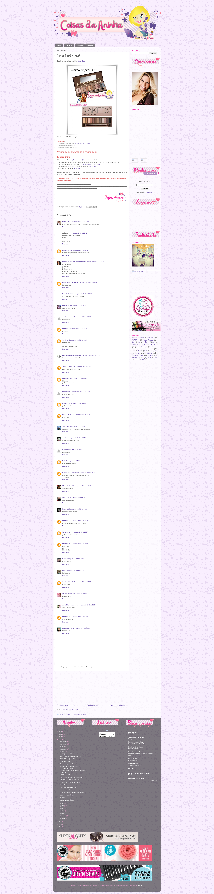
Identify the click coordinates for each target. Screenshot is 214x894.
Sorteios (80, 45)
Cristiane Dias (66, 582)
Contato (90, 45)
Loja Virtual (138, 349)
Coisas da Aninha (85, 164)
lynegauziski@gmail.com (70, 282)
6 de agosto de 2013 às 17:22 (76, 449)
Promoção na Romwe (66, 754)
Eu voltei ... (131, 775)
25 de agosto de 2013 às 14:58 (74, 570)
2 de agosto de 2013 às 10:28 (83, 294)
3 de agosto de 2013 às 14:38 (81, 391)
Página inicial (92, 705)
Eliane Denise (66, 414)
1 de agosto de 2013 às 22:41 (80, 221)
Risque (148, 353)
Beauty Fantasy (148, 340)
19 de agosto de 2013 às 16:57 (78, 532)
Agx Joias (150, 337)
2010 (60, 826)
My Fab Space (132, 758)
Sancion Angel (137, 355)
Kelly (64, 461)
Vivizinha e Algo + (133, 763)
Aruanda (65, 378)
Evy (63, 558)
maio (62, 808)
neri (63, 570)
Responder (65, 227)
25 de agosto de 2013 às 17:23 (81, 582)
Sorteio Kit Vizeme (65, 774)
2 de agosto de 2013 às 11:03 (82, 317)
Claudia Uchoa (67, 486)
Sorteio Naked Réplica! (67, 800)
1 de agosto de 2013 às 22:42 (78, 233)
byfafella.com (132, 732)
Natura (151, 351)
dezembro (63, 741)
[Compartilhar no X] (92, 207)
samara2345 (66, 628)
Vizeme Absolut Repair (67, 795)
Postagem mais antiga (118, 705)
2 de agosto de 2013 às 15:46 (91, 355)
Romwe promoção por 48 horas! (70, 782)
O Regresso (131, 738)
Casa (153, 342)
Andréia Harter (67, 593)
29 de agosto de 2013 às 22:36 (86, 605)
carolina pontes (67, 317)
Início (59, 45)
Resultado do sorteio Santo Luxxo (70, 779)
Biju (139, 342)
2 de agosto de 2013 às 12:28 (78, 340)
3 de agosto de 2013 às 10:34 (77, 378)
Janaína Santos (67, 366)
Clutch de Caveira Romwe (68, 787)
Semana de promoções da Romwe (70, 764)
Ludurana (149, 349)
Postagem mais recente (66, 705)
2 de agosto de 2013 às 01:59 (96, 261)
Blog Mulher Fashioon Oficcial (71, 355)
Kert (137, 347)
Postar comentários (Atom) (70, 709)
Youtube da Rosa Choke (82, 144)
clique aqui (92, 166)
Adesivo (142, 337)
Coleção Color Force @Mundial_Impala (72, 792)
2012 (60, 821)
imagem (70, 166)
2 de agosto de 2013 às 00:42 (79, 250)
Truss (155, 357)
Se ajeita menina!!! (134, 752)
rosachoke (65, 250)
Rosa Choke (81, 61)
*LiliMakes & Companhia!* (136, 737)
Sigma (150, 355)
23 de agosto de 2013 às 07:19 (74, 558)
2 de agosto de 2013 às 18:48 (82, 366)
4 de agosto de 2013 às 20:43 (77, 438)
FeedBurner (148, 192)
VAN (63, 497)
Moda (145, 351)
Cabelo (145, 342)
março (62, 813)
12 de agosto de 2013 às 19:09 (75, 497)
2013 (60, 739)
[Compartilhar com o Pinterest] (96, 207)
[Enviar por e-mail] (87, 207)
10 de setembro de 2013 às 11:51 (81, 628)
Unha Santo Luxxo (65, 761)
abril (61, 811)
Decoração (135, 344)
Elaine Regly (66, 221)
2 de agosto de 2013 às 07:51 (88, 282)
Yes (142, 359)
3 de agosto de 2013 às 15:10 (77, 403)
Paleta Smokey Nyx (66, 785)
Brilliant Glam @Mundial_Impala (70, 759)
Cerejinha (65, 340)
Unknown (65, 328)
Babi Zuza (131, 768)
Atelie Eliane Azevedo (69, 605)
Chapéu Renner (132, 760)
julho (62, 803)
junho (62, 806)
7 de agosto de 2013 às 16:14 (75, 461)
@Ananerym (76, 160)
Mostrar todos (154, 780)
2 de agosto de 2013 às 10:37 (77, 305)
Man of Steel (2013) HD (134, 748)
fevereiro (63, 816)
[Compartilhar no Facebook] (94, 207)
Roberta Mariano (67, 294)
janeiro (62, 818)
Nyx (156, 351)
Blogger (140, 885)
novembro (63, 744)
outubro (62, 746)
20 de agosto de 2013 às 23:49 (78, 543)
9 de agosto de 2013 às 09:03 (86, 472)
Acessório (134, 337)
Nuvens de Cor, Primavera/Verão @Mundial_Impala (70, 767)
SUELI (64, 426)
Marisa (64, 449)
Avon (134, 340)
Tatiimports (136, 357)
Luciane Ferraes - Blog (135, 742)
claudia (64, 438)
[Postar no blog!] (90, 207)
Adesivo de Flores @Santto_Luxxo (70, 756)
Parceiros (69, 45)
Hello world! (131, 734)
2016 (60, 731)
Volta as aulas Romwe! (67, 790)
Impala (154, 344)
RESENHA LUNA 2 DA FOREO (136, 743)
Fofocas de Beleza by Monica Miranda (74, 261)
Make (139, 351)
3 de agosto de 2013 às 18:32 (81, 414)
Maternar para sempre (69, 472)
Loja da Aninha (153, 347)
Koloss (143, 347)
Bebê (133, 342)
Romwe (62, 797)
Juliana (64, 403)
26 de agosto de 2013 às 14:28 (81, 593)
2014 (60, 736)
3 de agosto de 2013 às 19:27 (76, 426)
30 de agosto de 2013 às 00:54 (78, 616)
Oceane (137, 353)
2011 (60, 824)
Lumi (133, 351)
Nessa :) (65, 509)
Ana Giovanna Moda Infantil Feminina (71, 777)
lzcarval (64, 305)
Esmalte (143, 344)
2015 (60, 734)
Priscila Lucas (66, 391)
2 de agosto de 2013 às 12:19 (78, 328)
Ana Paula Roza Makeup (136, 778)
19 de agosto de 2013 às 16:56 (78, 520)
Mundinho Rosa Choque (135, 747)
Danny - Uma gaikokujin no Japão (138, 773)
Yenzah (137, 359)
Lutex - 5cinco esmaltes (134, 770)
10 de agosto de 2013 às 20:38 (81, 486)
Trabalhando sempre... (134, 765)
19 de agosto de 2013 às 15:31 (77, 509)
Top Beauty (147, 357)
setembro (63, 749)
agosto (62, 751)
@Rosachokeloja (86, 160)
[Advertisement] (92, 687)
